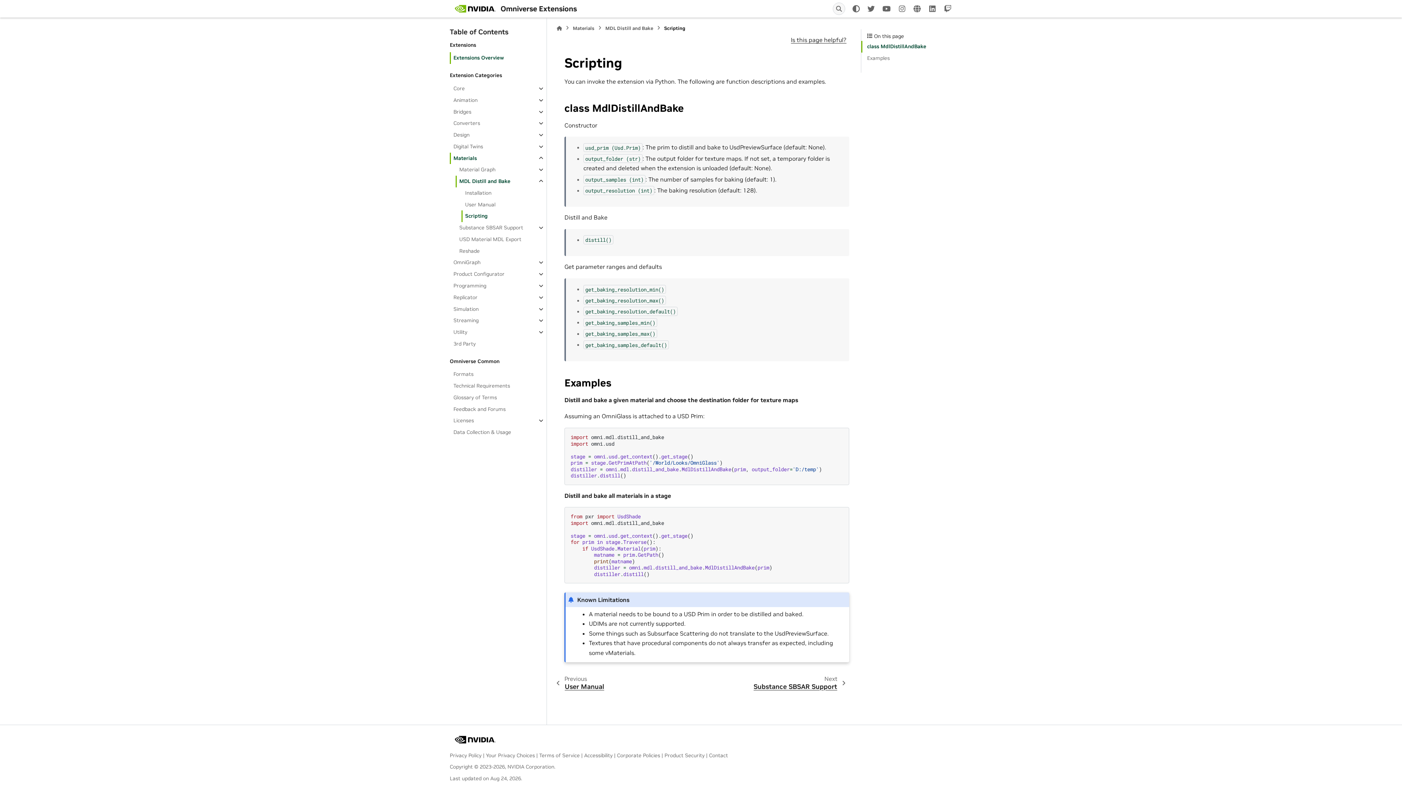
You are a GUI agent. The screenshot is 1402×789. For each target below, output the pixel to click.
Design (461, 135)
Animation (465, 100)
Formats (463, 374)
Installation (478, 193)
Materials (465, 158)
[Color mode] (856, 9)
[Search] (839, 9)
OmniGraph (466, 262)
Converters (466, 123)
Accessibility (598, 755)
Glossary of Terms (475, 397)
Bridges (462, 111)
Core (459, 88)
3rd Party (464, 343)
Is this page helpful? (818, 39)
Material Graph (477, 169)
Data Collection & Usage (482, 432)
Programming (469, 285)
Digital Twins (468, 146)
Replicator (465, 297)
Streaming (466, 320)
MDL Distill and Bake (484, 181)
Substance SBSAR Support (491, 227)
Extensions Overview (478, 57)
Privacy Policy (466, 755)
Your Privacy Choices (510, 755)
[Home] (559, 28)
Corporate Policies (638, 755)
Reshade (469, 251)
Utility (460, 332)
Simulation (466, 309)
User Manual (480, 204)
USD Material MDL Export (490, 239)
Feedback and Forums (479, 409)
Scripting (476, 216)
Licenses (463, 420)
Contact (718, 755)
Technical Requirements (481, 385)
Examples (878, 58)
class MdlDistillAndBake (896, 46)
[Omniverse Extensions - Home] (475, 9)
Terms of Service (559, 755)
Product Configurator (479, 274)
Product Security (684, 755)
